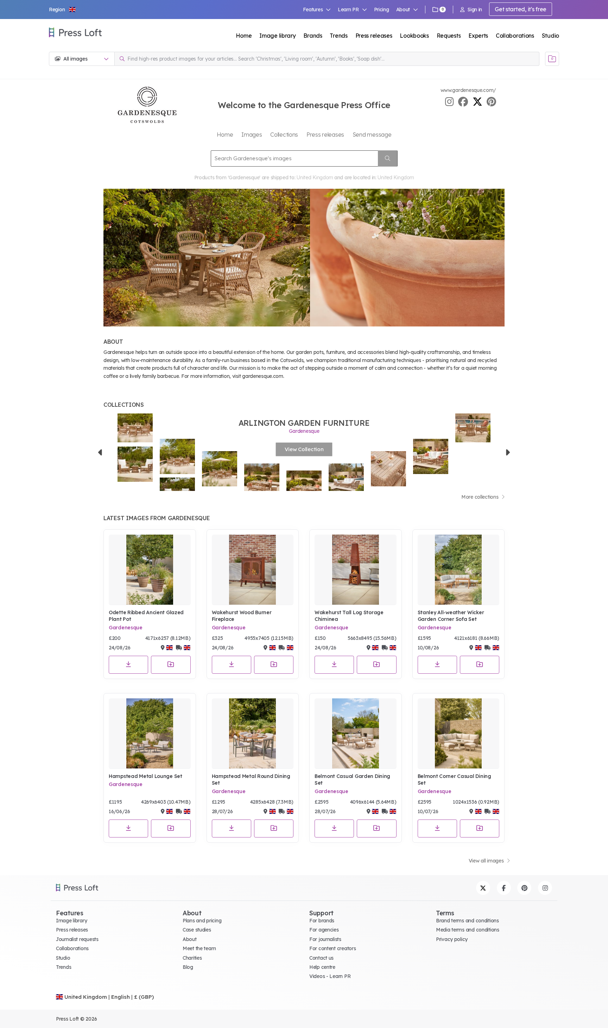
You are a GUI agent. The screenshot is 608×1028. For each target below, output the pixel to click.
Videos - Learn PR (329, 976)
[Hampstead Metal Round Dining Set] (253, 733)
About (190, 939)
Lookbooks (414, 35)
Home (244, 35)
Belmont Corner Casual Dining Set (454, 779)
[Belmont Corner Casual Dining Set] (459, 733)
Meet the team (199, 948)
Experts (478, 35)
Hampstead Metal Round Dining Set (251, 779)
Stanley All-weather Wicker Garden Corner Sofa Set (451, 616)
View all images (487, 861)
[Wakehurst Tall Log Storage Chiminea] (356, 570)
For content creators (332, 948)
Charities (192, 958)
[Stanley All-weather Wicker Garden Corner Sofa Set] (459, 570)
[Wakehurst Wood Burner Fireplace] (253, 570)
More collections (480, 497)
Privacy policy (452, 939)
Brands (312, 35)
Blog (188, 967)
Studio (550, 35)
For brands (321, 920)
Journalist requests (77, 939)
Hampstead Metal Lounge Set (145, 776)
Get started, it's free (520, 9)
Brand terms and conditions (467, 920)
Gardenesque (125, 627)
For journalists (325, 939)
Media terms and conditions (467, 930)
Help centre (322, 967)
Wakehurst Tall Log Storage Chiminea (349, 616)
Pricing (381, 9)
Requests (449, 35)
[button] (62, 9)
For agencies (324, 930)
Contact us (321, 958)
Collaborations (515, 35)
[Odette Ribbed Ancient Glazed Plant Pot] (150, 570)
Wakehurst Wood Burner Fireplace (242, 616)
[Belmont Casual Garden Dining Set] (356, 733)
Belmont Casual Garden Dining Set (352, 779)
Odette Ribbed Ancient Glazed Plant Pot (146, 616)
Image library (277, 35)
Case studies (197, 930)
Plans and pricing (202, 920)
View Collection (304, 449)
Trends (338, 35)
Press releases (373, 35)
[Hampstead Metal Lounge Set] (150, 733)
